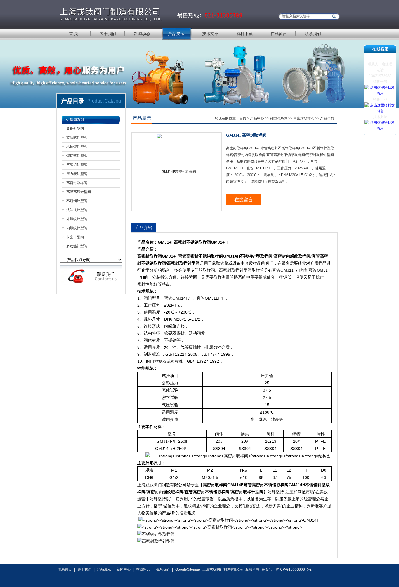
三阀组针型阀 (76, 165)
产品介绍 (144, 227)
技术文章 (210, 33)
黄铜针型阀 (75, 128)
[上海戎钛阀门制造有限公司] (151, 14)
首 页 (73, 33)
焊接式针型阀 (76, 156)
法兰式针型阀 (76, 210)
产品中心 (257, 118)
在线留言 (278, 33)
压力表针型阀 (76, 174)
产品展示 (176, 33)
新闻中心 (124, 569)
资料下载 (244, 33)
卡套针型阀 (75, 237)
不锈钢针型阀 (76, 201)
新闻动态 (142, 33)
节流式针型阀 (76, 138)
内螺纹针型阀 (76, 228)
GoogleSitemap (187, 569)
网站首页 (65, 569)
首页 (242, 118)
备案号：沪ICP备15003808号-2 (287, 569)
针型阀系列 (75, 120)
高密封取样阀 (76, 183)
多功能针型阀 (76, 246)
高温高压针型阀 (78, 192)
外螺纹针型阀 (76, 219)
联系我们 (313, 33)
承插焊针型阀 (76, 147)
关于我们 (108, 33)
